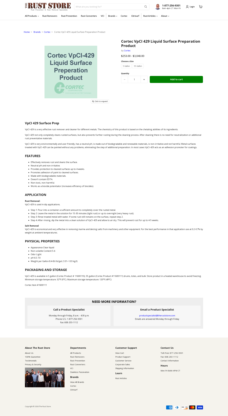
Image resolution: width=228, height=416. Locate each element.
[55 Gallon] (138, 68)
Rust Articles (149, 15)
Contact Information (170, 360)
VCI (102, 15)
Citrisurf (135, 15)
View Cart (119, 353)
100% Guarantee (32, 356)
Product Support (122, 356)
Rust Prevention (69, 15)
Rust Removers (49, 15)
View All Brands (77, 382)
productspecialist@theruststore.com (157, 315)
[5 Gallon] (126, 68)
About (164, 15)
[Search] (145, 7)
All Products (31, 15)
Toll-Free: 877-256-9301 (172, 353)
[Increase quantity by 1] (144, 79)
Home (27, 32)
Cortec (124, 15)
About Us (29, 353)
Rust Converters (89, 15)
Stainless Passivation (79, 372)
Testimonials (31, 360)
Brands (112, 15)
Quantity (125, 73)
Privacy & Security (33, 364)
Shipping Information (124, 368)
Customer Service (123, 360)
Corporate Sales (122, 364)
